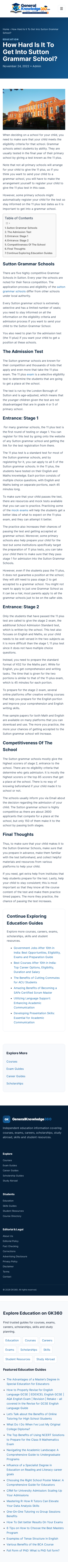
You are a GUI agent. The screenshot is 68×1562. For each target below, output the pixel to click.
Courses (11, 1061)
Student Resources (13, 1210)
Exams (9, 1349)
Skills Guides (10, 1205)
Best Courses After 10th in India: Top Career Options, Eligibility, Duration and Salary (35, 967)
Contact (7, 1276)
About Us (8, 1236)
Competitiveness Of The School (26, 244)
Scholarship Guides (13, 1175)
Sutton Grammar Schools (22, 227)
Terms (6, 1271)
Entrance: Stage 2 (18, 240)
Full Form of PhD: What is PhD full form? (33, 1550)
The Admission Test (19, 231)
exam (30, 374)
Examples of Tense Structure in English (32, 1538)
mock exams (20, 510)
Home (6, 29)
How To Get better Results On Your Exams (35, 1522)
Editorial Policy (10, 1241)
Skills (46, 1349)
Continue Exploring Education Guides (29, 253)
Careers (47, 1340)
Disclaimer (8, 1266)
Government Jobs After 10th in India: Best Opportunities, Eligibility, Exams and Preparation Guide (37, 952)
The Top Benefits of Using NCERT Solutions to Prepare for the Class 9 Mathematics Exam (35, 1439)
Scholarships (14, 1083)
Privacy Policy (10, 1261)
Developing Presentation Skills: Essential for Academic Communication (34, 1017)
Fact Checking (10, 1246)
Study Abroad (10, 1180)
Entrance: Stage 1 (17, 236)
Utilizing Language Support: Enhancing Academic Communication (32, 1003)
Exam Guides (15, 1068)
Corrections (9, 1251)
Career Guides (15, 1076)
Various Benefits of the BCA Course (30, 1544)
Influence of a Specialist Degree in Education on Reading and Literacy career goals (34, 1469)
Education (8, 1200)
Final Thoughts (16, 248)
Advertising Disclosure (15, 1256)
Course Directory (12, 1216)
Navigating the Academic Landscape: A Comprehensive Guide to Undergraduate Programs (33, 1454)
